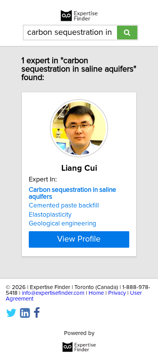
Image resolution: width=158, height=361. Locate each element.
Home (96, 293)
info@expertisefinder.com (53, 293)
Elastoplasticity (50, 214)
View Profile (78, 239)
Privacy (117, 293)
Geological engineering (62, 223)
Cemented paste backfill (64, 205)
